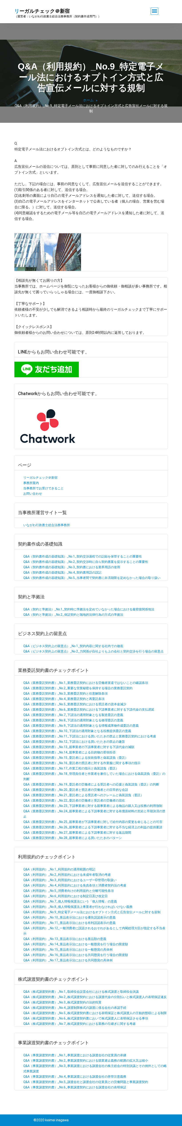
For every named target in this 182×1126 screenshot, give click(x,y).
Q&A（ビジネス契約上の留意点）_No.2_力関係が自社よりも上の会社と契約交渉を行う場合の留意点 (93, 651)
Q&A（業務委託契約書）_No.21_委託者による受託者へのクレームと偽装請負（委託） (83, 795)
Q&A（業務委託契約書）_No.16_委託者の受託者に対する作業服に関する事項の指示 (81, 763)
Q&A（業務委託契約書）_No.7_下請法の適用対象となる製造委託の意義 (73, 715)
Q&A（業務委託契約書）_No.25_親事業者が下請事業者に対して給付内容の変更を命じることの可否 (92, 822)
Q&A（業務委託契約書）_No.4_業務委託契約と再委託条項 (64, 699)
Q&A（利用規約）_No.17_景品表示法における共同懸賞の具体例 (68, 960)
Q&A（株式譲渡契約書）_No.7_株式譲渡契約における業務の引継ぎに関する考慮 (79, 1024)
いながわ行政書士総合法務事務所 (46, 525)
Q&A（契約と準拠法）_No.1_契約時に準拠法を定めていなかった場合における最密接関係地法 (88, 609)
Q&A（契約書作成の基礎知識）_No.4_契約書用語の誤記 (62, 572)
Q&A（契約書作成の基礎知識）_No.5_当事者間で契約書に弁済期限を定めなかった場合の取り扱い (91, 578)
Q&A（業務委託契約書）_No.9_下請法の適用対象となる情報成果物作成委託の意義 (81, 725)
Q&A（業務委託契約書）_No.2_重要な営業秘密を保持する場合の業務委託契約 (78, 688)
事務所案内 (31, 483)
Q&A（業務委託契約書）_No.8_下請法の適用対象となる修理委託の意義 (73, 720)
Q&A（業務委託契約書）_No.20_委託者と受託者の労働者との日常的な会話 (75, 790)
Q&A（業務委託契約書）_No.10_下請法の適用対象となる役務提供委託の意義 (77, 731)
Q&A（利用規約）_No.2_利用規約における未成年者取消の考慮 (67, 874)
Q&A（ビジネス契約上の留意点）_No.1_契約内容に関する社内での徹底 (73, 646)
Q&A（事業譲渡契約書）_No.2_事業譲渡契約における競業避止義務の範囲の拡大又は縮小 (85, 1060)
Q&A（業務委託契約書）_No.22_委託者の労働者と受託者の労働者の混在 (74, 800)
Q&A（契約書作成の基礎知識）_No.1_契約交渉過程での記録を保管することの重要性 (82, 556)
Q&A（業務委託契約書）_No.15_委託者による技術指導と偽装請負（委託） (75, 757)
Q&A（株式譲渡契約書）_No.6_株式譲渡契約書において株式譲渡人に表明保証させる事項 (85, 1018)
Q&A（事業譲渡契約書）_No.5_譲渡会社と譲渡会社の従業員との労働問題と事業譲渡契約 (85, 1082)
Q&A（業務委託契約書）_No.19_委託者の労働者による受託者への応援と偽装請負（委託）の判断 (91, 784)
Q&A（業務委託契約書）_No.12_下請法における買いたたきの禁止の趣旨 (74, 741)
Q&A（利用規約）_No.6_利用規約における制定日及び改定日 (65, 896)
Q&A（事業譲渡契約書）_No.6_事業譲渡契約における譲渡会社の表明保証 (74, 1087)
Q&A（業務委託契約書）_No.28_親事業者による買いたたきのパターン (72, 838)
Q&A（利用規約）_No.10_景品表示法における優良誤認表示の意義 (69, 917)
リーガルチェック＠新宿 (40, 477)
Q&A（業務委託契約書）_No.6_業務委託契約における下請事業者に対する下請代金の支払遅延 (88, 709)
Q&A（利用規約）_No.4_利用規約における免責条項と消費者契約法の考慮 (74, 885)
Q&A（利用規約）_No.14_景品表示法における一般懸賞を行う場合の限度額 (75, 944)
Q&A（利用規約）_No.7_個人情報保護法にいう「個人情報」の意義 (70, 901)
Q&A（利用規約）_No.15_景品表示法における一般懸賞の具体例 (68, 949)
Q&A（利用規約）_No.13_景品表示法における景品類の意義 (64, 939)
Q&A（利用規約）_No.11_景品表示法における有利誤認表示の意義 (69, 923)
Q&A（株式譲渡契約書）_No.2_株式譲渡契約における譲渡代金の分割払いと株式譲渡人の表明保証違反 (95, 997)
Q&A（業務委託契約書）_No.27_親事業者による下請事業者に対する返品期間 (77, 832)
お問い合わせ (32, 493)
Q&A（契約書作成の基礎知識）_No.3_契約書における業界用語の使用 (71, 567)
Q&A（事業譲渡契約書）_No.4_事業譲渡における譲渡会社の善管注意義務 (74, 1076)
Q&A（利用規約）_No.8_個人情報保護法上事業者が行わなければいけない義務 (78, 907)
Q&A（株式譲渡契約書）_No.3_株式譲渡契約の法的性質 (62, 1002)
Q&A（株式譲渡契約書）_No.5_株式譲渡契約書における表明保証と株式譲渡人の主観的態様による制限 (95, 1013)
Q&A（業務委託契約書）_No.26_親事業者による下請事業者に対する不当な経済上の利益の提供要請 (92, 827)
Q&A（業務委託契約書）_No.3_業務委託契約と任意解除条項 (65, 693)
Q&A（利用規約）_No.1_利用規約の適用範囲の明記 (59, 869)
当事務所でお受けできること (43, 488)
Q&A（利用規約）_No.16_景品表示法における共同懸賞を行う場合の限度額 (75, 955)
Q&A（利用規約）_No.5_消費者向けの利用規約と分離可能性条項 (68, 890)
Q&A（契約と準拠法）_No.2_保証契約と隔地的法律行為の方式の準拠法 (73, 614)
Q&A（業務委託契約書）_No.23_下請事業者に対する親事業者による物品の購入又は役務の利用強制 (92, 806)
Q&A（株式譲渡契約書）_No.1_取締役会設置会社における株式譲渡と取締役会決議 (81, 991)
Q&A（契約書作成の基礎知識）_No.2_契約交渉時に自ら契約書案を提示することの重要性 (85, 562)
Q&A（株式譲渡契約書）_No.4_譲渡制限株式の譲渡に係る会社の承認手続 (74, 1007)
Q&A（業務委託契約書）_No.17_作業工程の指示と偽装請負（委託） (71, 768)
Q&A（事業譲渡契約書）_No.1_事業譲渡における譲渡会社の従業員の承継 (74, 1055)
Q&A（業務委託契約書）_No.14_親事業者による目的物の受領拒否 (69, 752)
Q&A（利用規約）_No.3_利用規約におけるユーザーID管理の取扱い (70, 880)
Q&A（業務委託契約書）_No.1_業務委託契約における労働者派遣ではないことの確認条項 (85, 683)
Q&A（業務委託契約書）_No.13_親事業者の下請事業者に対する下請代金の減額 (78, 747)
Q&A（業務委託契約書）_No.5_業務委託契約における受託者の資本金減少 (74, 704)
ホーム (88, 100)
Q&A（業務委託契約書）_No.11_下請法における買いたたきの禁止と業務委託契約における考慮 (89, 736)
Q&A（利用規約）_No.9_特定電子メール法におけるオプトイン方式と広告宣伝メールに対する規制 (91, 912)
